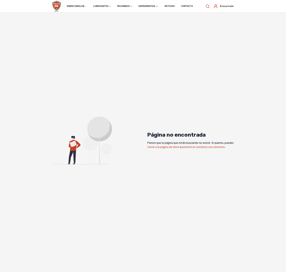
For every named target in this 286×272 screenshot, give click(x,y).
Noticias (170, 6)
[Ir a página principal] (58, 6)
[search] (208, 6)
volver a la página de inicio (163, 147)
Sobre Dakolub (75, 6)
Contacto (187, 6)
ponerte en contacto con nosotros (203, 147)
